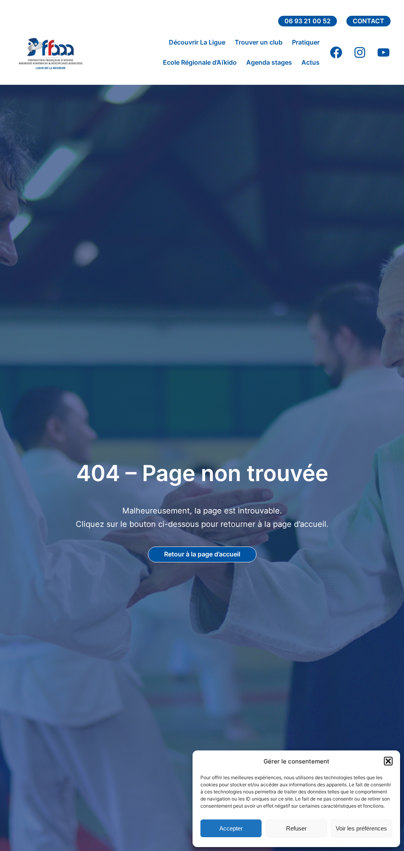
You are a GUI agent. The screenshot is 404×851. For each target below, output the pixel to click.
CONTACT (368, 21)
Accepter (231, 828)
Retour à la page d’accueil (202, 554)
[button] (388, 761)
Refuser (296, 828)
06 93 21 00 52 (307, 21)
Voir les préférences (361, 828)
